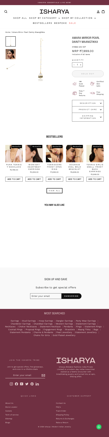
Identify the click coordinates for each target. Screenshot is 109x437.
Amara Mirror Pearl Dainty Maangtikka (28, 32)
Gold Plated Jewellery (64, 335)
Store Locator (11, 407)
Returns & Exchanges (65, 419)
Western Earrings (64, 324)
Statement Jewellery (86, 332)
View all (54, 191)
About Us (9, 403)
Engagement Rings (52, 329)
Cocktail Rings (15, 329)
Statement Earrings (86, 324)
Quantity (78, 60)
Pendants (68, 327)
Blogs (7, 422)
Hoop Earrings (46, 321)
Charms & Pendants (43, 332)
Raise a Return (62, 422)
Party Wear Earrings (86, 321)
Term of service (12, 415)
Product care (88, 109)
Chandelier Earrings (21, 324)
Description (88, 103)
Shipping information (88, 117)
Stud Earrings (29, 321)
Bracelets (70, 329)
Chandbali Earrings (43, 324)
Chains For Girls (42, 335)
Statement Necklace (50, 327)
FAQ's (58, 407)
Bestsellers (42, 23)
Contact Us (61, 403)
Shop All (20, 18)
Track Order (61, 411)
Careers (8, 411)
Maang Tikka (84, 329)
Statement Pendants (20, 332)
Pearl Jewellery (64, 332)
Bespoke (60, 23)
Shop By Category (43, 18)
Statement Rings (93, 327)
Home (7, 32)
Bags (96, 329)
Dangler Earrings (64, 321)
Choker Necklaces (27, 327)
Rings (79, 327)
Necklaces (10, 327)
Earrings (15, 321)
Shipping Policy (62, 415)
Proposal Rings (33, 329)
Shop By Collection (78, 18)
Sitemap (8, 419)
